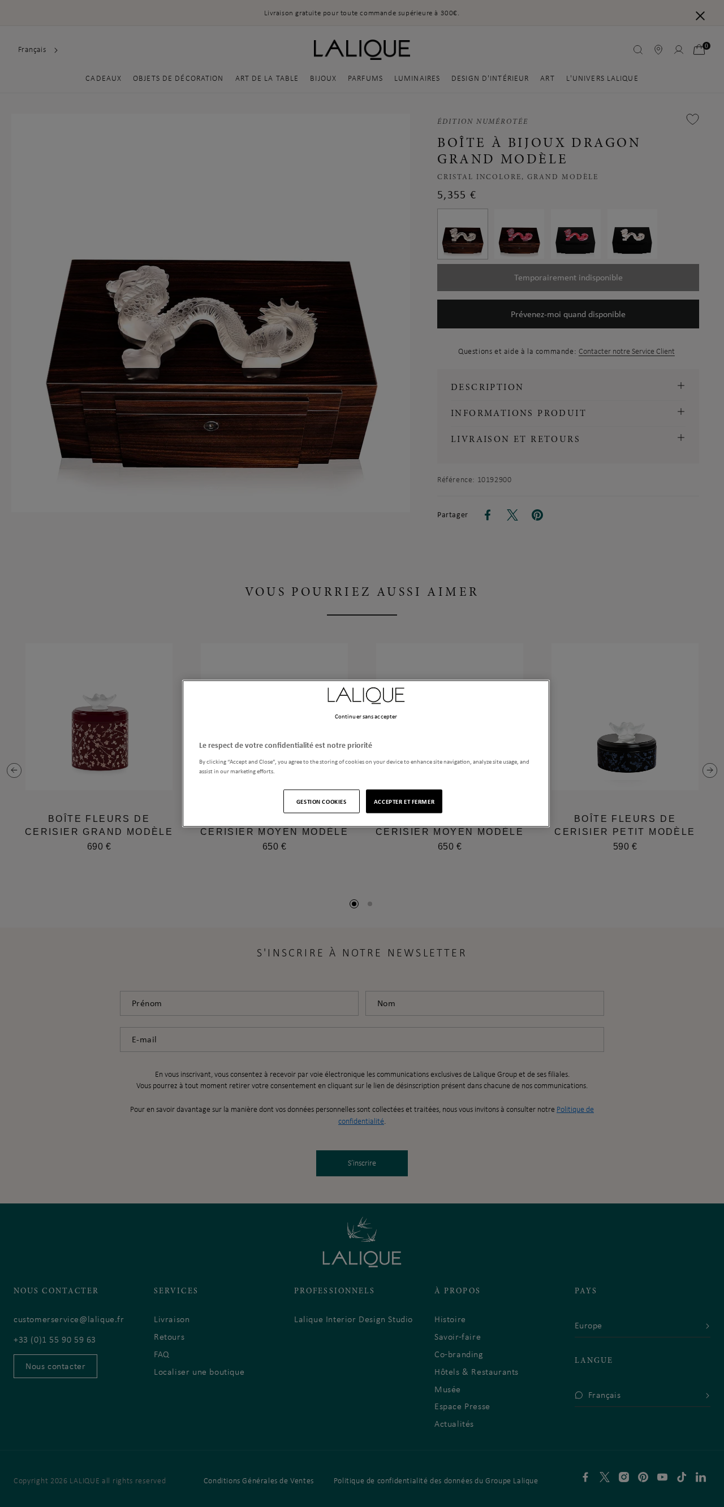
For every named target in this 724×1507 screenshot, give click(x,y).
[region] (366, 754)
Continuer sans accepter (366, 716)
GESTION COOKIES (321, 800)
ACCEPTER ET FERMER (404, 800)
